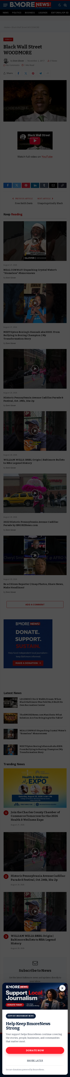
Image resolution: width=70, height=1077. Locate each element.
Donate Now (35, 1050)
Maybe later (35, 1060)
